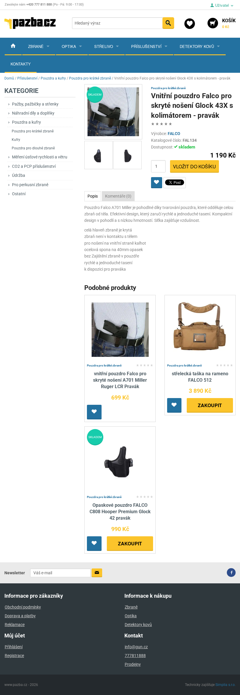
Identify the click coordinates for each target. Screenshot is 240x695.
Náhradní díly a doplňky (33, 113)
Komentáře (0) (118, 196)
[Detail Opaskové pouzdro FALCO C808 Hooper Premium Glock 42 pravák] (120, 461)
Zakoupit (210, 405)
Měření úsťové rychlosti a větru (39, 157)
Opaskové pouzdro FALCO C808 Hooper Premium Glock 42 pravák (120, 511)
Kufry (16, 140)
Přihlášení (14, 646)
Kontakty (21, 64)
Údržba (18, 175)
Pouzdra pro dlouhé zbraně (33, 148)
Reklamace (15, 624)
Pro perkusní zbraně (30, 184)
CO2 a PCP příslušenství (34, 166)
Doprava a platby (20, 615)
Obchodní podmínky (23, 607)
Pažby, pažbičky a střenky (35, 104)
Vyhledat (168, 23)
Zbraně (36, 46)
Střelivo (103, 46)
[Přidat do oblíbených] (156, 182)
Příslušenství (146, 46)
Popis (93, 196)
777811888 (135, 655)
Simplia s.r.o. (225, 685)
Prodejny (133, 664)
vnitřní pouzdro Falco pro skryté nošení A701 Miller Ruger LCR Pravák (120, 380)
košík (229, 23)
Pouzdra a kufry (26, 122)
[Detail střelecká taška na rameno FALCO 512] (200, 329)
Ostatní (18, 193)
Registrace (14, 655)
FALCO (174, 133)
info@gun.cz (136, 646)
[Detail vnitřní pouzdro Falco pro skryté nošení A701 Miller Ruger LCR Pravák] (120, 329)
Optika (69, 46)
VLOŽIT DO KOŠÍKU (194, 166)
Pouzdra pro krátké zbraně (33, 131)
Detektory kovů (197, 46)
